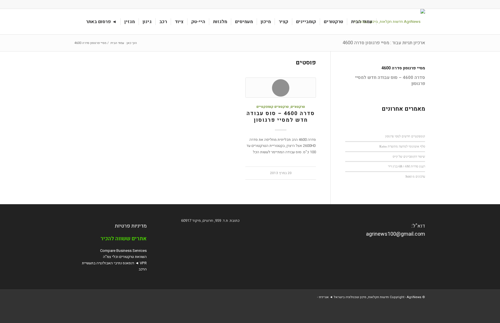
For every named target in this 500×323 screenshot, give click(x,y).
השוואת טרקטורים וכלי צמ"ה (125, 256)
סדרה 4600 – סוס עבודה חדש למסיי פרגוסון (281, 117)
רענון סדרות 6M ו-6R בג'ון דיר (406, 166)
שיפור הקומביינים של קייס (409, 156)
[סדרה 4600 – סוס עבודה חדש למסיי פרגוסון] (280, 87)
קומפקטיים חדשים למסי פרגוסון (405, 136)
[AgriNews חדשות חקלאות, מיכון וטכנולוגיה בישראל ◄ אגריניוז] (387, 21)
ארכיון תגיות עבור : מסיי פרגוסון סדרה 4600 (384, 42)
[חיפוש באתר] (76, 21)
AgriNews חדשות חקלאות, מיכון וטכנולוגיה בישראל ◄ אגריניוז (370, 297)
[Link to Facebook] (76, 4)
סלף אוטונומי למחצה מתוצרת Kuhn (402, 146)
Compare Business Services (123, 250)
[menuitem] (361, 21)
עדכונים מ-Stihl (415, 176)
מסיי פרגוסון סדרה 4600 (403, 68)
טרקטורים (298, 106)
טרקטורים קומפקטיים (272, 106)
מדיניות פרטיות (131, 226)
